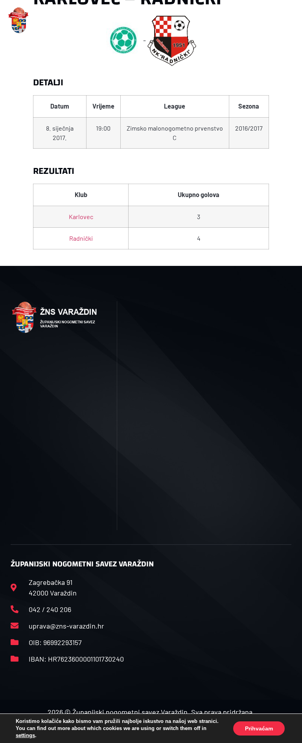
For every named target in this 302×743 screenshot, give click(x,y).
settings (25, 735)
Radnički (81, 238)
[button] (98, 20)
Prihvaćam (259, 728)
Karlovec (81, 216)
